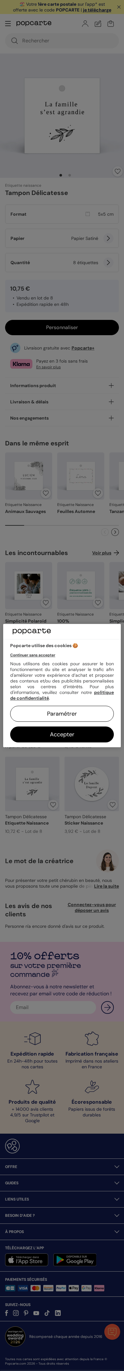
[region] (62, 685)
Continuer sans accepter (32, 655)
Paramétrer (62, 714)
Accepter (62, 734)
